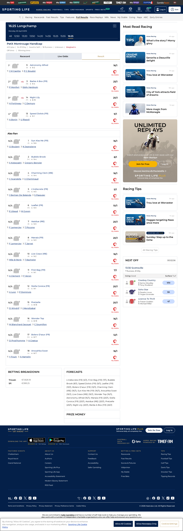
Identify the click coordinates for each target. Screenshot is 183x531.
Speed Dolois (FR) (39, 113)
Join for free (154, 430)
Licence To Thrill (146, 299)
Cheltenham (13, 454)
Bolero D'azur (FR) (40, 334)
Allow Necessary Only (146, 524)
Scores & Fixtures (128, 463)
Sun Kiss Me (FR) (39, 140)
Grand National (14, 463)
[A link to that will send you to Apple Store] (37, 441)
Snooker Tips (166, 472)
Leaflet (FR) (37, 205)
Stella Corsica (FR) (40, 286)
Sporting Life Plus (52, 467)
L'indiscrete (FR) (39, 189)
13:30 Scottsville (134, 268)
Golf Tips (164, 463)
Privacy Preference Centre (64, 506)
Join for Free (142, 164)
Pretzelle (35, 302)
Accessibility (93, 463)
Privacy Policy (31, 506)
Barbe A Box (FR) (38, 81)
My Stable (125, 472)
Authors (48, 458)
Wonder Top (37, 318)
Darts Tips (165, 467)
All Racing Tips (150, 250)
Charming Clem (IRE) (42, 173)
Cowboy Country (147, 280)
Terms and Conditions (16, 506)
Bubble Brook (38, 156)
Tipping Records (168, 476)
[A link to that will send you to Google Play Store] (58, 441)
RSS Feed (49, 485)
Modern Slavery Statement (56, 481)
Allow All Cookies (123, 524)
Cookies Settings (169, 524)
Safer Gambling (94, 467)
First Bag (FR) (38, 270)
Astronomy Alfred (39, 65)
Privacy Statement (45, 506)
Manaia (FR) (37, 237)
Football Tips (166, 458)
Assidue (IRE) (38, 221)
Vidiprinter (125, 467)
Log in (169, 430)
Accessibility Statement (55, 476)
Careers (48, 463)
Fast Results (126, 458)
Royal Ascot (13, 458)
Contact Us (93, 454)
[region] (91, 524)
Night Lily (35, 97)
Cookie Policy (81, 506)
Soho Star (143, 289)
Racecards (125, 454)
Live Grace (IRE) (39, 253)
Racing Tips (166, 454)
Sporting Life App (52, 472)
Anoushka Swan (39, 350)
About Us (49, 454)
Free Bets (125, 476)
